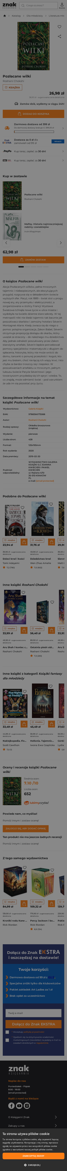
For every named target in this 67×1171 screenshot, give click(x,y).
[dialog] (33, 1149)
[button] (33, 1165)
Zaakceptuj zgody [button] (33, 1155)
